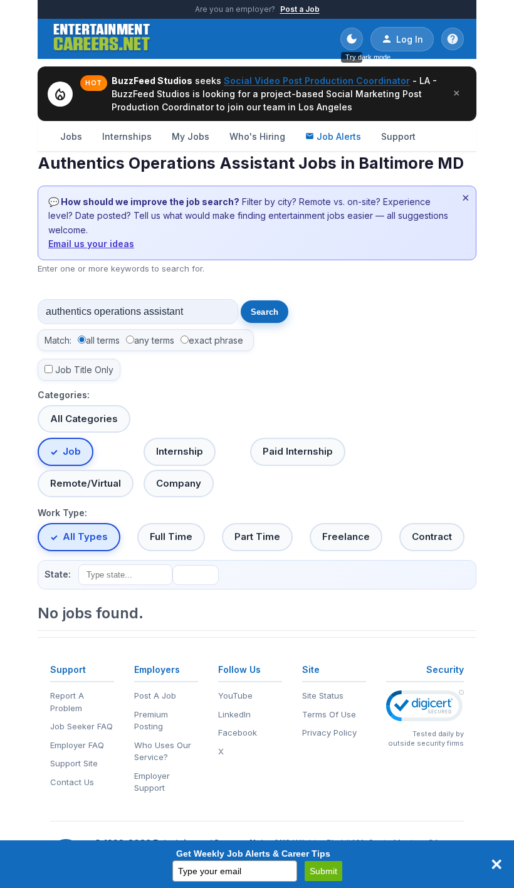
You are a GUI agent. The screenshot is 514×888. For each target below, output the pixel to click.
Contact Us (72, 782)
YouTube (235, 695)
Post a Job (300, 9)
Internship (179, 451)
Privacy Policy (329, 732)
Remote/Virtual (85, 483)
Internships (127, 136)
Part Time (257, 536)
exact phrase (216, 340)
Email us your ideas (91, 243)
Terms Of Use (329, 714)
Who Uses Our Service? (162, 751)
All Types (85, 536)
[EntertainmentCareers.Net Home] (102, 39)
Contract (432, 536)
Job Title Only (84, 369)
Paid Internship (298, 451)
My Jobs (190, 136)
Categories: (64, 394)
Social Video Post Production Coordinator (317, 80)
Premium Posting (151, 720)
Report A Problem (67, 701)
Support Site (74, 763)
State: (58, 574)
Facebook (237, 732)
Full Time (171, 536)
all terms (103, 340)
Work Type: (62, 512)
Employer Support (152, 782)
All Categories (84, 419)
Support (398, 136)
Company (178, 483)
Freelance (346, 536)
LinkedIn (234, 714)
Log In (409, 39)
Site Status (323, 695)
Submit (323, 871)
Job (72, 451)
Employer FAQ (77, 745)
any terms (154, 340)
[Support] (452, 39)
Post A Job (155, 695)
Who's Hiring (257, 136)
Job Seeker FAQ (81, 726)
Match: (58, 340)
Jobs (71, 136)
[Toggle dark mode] (351, 39)
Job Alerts (339, 136)
